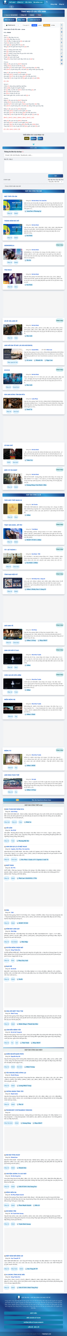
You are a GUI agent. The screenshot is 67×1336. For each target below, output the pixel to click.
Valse (16, 338)
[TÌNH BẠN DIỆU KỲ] (12, 583)
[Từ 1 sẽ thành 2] (12, 558)
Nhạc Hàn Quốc (8, 1123)
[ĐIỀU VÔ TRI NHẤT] (12, 478)
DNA (7, 910)
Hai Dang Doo (32, 1186)
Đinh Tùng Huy (33, 1287)
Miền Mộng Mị (9, 699)
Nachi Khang (15, 1075)
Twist (16, 692)
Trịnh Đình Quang (25, 1224)
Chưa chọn (16, 566)
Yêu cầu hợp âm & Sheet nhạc (41, 800)
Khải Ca (28, 822)
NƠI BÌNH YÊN (11, 1211)
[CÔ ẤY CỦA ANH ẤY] (12, 329)
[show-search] (46, 2)
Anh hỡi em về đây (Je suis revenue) (18, 345)
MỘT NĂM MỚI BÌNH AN (14, 1256)
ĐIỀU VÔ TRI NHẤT (10, 470)
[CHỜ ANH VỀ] (12, 634)
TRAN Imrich (11, 25)
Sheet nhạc (59, 245)
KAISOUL (29, 878)
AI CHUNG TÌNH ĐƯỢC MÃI (15, 1274)
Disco (16, 286)
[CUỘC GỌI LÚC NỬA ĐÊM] (12, 683)
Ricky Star (35, 589)
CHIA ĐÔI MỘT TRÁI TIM (14, 1011)
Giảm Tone (61, 35)
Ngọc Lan (49, 360)
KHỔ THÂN (10, 865)
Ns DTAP (13, 830)
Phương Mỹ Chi (23, 841)
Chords (34, 25)
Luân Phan (35, 399)
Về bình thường (61, 32)
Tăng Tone (61, 28)
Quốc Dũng (14, 811)
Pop (16, 716)
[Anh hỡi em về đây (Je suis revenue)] (12, 354)
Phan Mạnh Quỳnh (25, 1205)
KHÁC (8, 462)
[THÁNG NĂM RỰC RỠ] (12, 229)
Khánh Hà (39, 360)
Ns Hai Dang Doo (16, 1176)
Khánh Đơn (14, 1157)
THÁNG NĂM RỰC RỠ (11, 221)
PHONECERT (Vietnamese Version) (19, 1110)
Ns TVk (13, 868)
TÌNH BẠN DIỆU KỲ (11, 574)
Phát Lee (21, 878)
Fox (16, 792)
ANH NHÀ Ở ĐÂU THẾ (11, 775)
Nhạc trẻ (23, 15)
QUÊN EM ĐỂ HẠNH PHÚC (15, 1054)
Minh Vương (30, 1067)
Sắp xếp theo (51, 179)
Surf (17, 1042)
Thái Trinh (25, 1043)
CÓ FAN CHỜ (8, 445)
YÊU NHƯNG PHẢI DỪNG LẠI (16, 1073)
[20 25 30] (12, 378)
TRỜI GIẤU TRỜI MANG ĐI (13, 500)
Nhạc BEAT (43, 640)
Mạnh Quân (14, 1094)
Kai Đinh (29, 235)
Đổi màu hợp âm (61, 60)
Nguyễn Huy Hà (15, 1056)
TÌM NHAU (8, 270)
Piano (40, 138)
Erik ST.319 (22, 1186)
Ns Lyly (34, 779)
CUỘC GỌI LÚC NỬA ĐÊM (12, 675)
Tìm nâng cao (37, 2)
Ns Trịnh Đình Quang (17, 1213)
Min (45, 485)
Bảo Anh (29, 336)
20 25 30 (7, 370)
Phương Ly (37, 211)
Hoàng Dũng (31, 485)
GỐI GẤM (9, 828)
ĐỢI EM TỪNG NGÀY (13, 1155)
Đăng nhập (54, 4)
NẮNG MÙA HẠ (11, 1192)
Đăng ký (61, 4)
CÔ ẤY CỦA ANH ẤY (11, 321)
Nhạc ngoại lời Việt (12, 362)
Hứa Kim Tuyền (36, 654)
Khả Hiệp (13, 931)
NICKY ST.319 (31, 540)
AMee (28, 515)
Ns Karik (13, 968)
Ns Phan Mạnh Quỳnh (17, 1195)
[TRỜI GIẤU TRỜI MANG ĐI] (12, 509)
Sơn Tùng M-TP (15, 1258)
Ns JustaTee (42, 200)
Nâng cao (46, 25)
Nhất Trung (14, 1013)
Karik (21, 979)
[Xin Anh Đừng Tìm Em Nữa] (12, 403)
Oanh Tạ (29, 409)
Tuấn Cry (30, 460)
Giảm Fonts (61, 49)
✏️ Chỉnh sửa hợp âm (35, 20)
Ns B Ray (34, 630)
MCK (33, 765)
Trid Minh (35, 529)
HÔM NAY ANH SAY (13, 929)
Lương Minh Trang (25, 1085)
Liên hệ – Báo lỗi (33, 1327)
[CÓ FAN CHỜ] (12, 454)
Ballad (32, 15)
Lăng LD (42, 578)
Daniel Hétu (35, 349)
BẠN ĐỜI (9, 966)
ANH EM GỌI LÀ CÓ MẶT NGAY (16, 846)
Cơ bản (53, 25)
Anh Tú (45, 859)
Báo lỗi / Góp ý (8, 159)
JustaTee (30, 211)
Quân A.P (32, 859)
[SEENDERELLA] (12, 254)
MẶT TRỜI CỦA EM (10, 196)
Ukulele (33, 138)
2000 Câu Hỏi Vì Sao (11, 650)
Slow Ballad (14, 941)
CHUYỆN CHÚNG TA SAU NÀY (16, 1173)
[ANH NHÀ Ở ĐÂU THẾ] (12, 783)
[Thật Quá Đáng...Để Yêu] (12, 533)
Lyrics (39, 25)
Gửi (56, 176)
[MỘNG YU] (12, 759)
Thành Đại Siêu (33, 1024)
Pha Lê (21, 1104)
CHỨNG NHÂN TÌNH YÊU (14, 1091)
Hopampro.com (46, 1334)
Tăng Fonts (61, 46)
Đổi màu (61, 53)
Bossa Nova (16, 387)
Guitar (27, 138)
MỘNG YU (7, 750)
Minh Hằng (22, 1024)
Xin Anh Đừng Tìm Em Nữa (14, 394)
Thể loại (12, 2)
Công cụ (20, 2)
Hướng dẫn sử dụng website (33, 1322)
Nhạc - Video (21, 20)
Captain (13, 849)
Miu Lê (37, 1205)
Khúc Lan (49, 349)
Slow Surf (16, 411)
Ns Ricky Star (36, 578)
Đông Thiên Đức (15, 950)
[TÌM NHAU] (12, 278)
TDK (39, 554)
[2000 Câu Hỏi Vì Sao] (12, 659)
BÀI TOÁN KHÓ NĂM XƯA (15, 809)
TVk (35, 878)
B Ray (34, 640)
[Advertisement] (33, 304)
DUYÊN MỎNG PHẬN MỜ (14, 947)
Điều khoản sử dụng (34, 1318)
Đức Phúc (19, 849)
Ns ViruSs (35, 504)
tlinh (33, 714)
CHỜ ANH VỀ (8, 626)
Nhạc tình (7, 822)
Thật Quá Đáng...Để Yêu (13, 525)
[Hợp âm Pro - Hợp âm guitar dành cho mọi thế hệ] (5, 2)
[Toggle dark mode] (11, 6)
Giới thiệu (33, 1313)
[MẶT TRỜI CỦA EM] (12, 205)
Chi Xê (29, 260)
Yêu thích (28, 2)
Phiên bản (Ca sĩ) (9, 20)
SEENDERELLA (9, 245)
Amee (23, 29)
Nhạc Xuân (14, 1268)
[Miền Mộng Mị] (12, 708)
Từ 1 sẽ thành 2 (10, 550)
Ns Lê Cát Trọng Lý (16, 1032)
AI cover (29, 360)
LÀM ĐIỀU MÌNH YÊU (13, 1030)
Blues (16, 517)
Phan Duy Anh (23, 960)
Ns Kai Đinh (14, 15)
